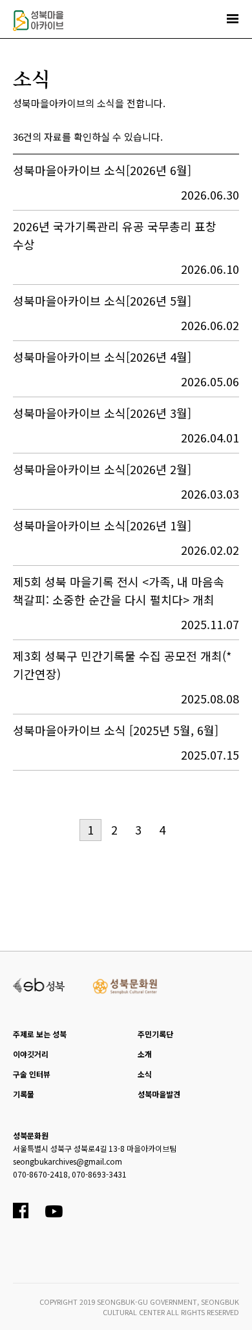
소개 (145, 1053)
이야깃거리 (30, 1053)
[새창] (39, 984)
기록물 (23, 1093)
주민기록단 (155, 1033)
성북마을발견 (159, 1093)
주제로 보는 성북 (40, 1033)
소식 (145, 1073)
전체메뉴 (232, 18)
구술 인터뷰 (31, 1073)
